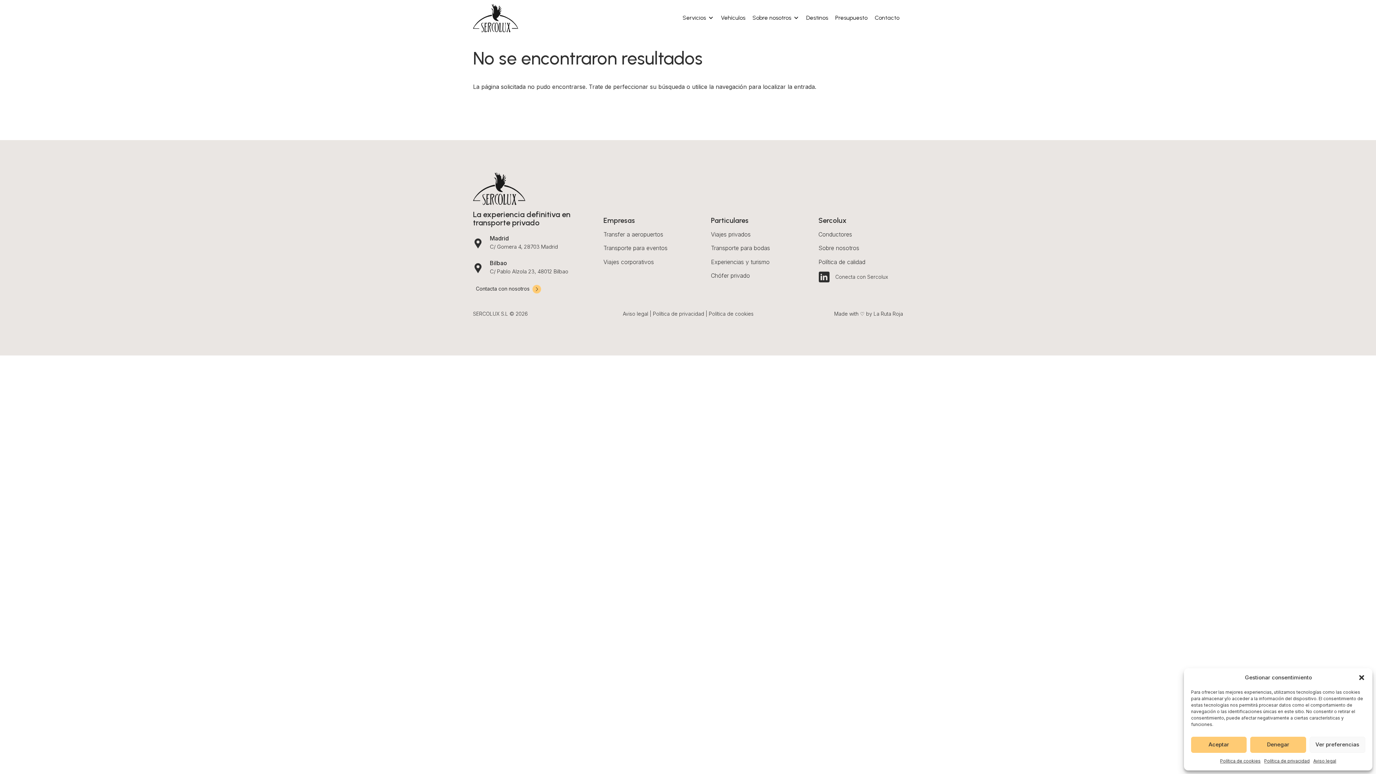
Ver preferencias (1337, 744)
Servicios (694, 17)
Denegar (1278, 744)
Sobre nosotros (771, 17)
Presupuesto (851, 17)
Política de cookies (1240, 761)
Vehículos (733, 17)
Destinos (817, 17)
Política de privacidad (1287, 761)
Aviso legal (1324, 761)
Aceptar (1219, 744)
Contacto (887, 17)
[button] (1361, 677)
